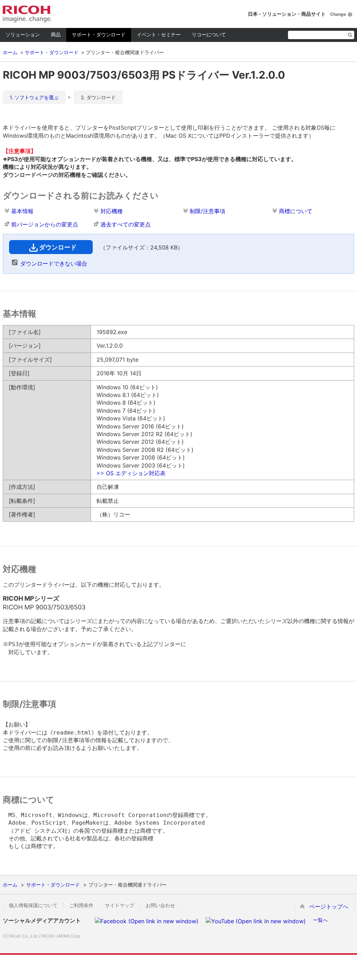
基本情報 (22, 211)
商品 (56, 34)
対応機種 (111, 211)
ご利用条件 (81, 905)
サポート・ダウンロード (99, 34)
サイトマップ (119, 905)
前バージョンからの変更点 (44, 224)
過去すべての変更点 (125, 224)
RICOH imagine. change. (27, 14)
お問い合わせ (160, 905)
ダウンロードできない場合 (53, 263)
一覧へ (320, 920)
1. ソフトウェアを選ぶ (34, 97)
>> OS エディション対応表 (131, 473)
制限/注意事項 (207, 211)
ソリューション (23, 34)
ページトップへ (328, 906)
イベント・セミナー (159, 34)
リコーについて (209, 34)
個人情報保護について (33, 905)
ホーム (10, 52)
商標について (295, 211)
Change (338, 14)
